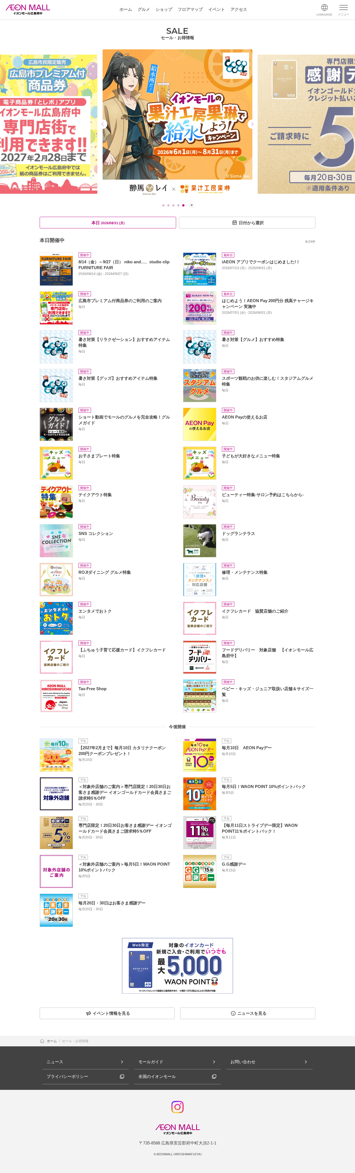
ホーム (52, 1041)
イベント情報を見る (111, 1013)
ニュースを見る (252, 1013)
